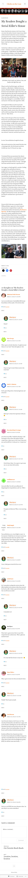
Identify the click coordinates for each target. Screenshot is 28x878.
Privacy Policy (14, 872)
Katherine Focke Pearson (13, 294)
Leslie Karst (10, 579)
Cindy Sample (10, 525)
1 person (7, 306)
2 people (7, 547)
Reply (2, 310)
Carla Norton (10, 714)
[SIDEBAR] (14, 866)
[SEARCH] (3, 4)
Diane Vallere (10, 672)
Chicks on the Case (14, 4)
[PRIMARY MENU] (25, 4)
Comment (21, 840)
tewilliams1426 (11, 479)
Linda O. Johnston (11, 384)
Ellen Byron (4, 18)
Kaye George (10, 338)
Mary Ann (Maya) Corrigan (14, 430)
